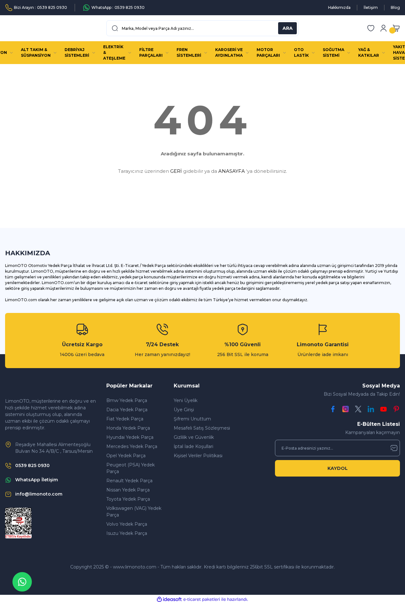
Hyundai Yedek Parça (129, 437)
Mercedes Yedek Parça (131, 446)
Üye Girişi (184, 409)
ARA (288, 28)
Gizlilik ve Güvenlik (194, 437)
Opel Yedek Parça (126, 455)
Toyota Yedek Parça (128, 499)
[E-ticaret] (201, 599)
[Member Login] (383, 28)
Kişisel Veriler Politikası (198, 455)
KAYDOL (337, 468)
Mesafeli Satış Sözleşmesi (202, 428)
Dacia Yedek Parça (126, 409)
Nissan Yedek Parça (128, 490)
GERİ (176, 171)
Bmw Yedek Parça (126, 400)
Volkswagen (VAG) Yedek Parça (133, 511)
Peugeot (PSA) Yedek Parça (130, 468)
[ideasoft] (169, 599)
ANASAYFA (231, 171)
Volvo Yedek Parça (126, 524)
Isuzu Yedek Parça (126, 533)
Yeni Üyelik (185, 400)
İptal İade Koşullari (193, 446)
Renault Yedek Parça (129, 481)
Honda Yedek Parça (128, 428)
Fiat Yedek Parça (124, 419)
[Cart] (396, 28)
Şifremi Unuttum (192, 419)
